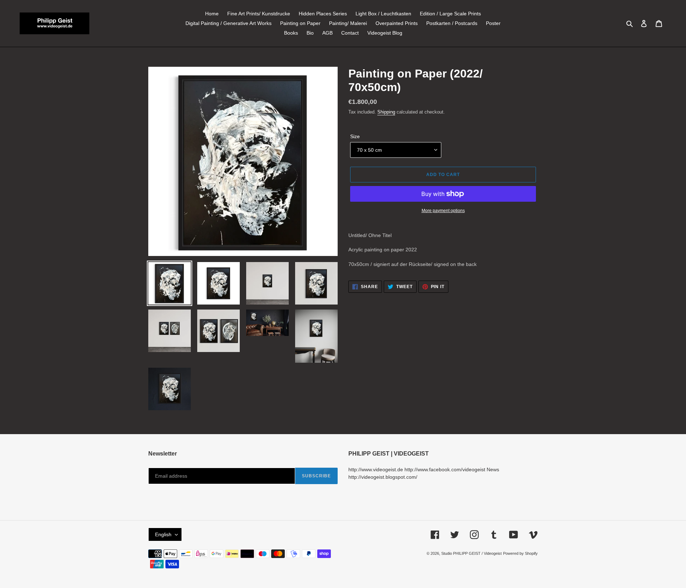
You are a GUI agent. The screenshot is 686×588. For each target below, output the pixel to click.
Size (355, 136)
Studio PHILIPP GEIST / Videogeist (471, 553)
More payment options (443, 210)
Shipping (386, 112)
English (163, 534)
